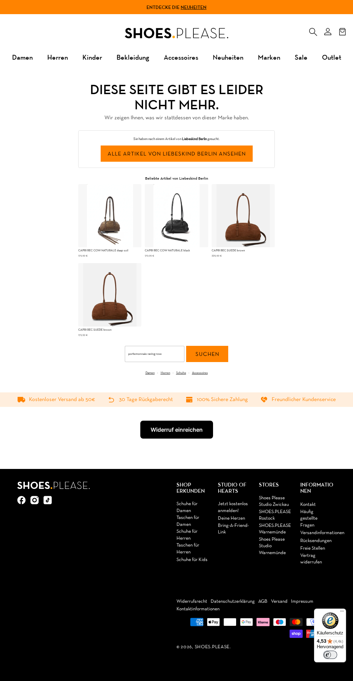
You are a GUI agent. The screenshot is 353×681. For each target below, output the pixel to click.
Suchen (207, 354)
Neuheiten (193, 7)
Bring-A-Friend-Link (233, 529)
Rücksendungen (316, 541)
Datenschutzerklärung (233, 601)
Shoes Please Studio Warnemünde (272, 546)
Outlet (331, 57)
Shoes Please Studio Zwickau (274, 501)
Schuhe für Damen (187, 507)
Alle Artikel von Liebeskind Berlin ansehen (177, 154)
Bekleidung (133, 57)
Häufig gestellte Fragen (308, 519)
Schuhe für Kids (192, 560)
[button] (313, 30)
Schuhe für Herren (187, 535)
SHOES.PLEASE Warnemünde (275, 529)
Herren (57, 57)
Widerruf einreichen (177, 429)
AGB (263, 601)
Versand (279, 601)
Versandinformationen (322, 533)
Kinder (92, 57)
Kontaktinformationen (198, 609)
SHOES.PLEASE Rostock (275, 515)
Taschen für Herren (187, 548)
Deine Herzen (231, 518)
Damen (22, 57)
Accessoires (181, 57)
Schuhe (181, 372)
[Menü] (342, 613)
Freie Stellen (312, 548)
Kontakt (308, 504)
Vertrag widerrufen (311, 559)
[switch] (330, 655)
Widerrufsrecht (191, 601)
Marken (269, 57)
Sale (301, 57)
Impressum (302, 601)
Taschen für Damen (187, 521)
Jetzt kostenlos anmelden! (233, 507)
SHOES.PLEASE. (213, 647)
